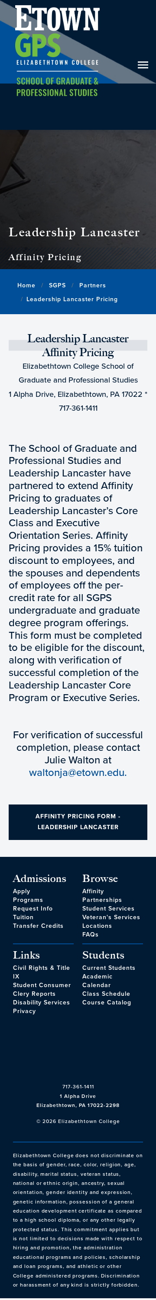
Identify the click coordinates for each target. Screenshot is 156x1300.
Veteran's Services (111, 917)
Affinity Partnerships (102, 896)
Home (26, 285)
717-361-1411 (78, 1087)
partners (92, 285)
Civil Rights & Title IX (41, 972)
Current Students (109, 968)
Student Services (108, 908)
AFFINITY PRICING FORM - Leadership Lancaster (78, 822)
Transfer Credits (38, 926)
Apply (21, 891)
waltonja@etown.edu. (78, 772)
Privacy (24, 1011)
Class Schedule (106, 994)
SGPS (57, 285)
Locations (97, 926)
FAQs (90, 934)
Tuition (23, 917)
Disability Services (41, 1002)
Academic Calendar (97, 981)
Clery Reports (34, 994)
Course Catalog (106, 1002)
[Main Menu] (57, 65)
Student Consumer (42, 985)
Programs (28, 900)
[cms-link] (78, 1053)
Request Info (33, 908)
